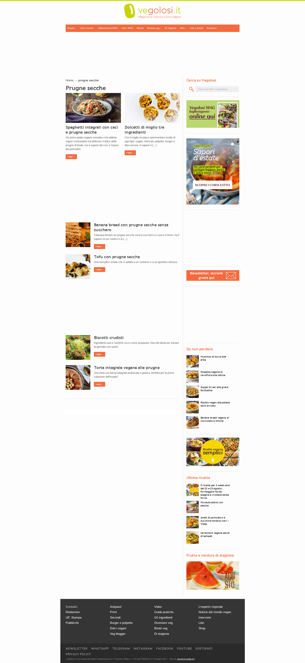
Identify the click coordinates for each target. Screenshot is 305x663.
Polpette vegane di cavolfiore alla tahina (213, 373)
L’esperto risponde (211, 606)
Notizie (140, 28)
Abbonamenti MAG (108, 28)
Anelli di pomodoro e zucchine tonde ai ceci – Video (215, 521)
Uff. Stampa (73, 617)
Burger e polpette (121, 623)
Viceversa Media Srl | (186, 659)
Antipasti (115, 606)
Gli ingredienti (163, 617)
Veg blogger (117, 633)
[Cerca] (191, 89)
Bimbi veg (160, 628)
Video (158, 606)
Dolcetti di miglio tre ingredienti (144, 130)
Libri (201, 623)
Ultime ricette (198, 477)
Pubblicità (72, 623)
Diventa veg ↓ (154, 28)
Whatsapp (100, 648)
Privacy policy (78, 654)
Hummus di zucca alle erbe (213, 358)
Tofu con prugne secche (117, 256)
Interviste (205, 617)
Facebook (164, 648)
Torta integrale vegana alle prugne (127, 367)
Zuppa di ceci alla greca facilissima (214, 389)
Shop (202, 628)
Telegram (121, 648)
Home (69, 80)
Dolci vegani (118, 628)
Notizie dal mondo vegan (215, 612)
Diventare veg (163, 623)
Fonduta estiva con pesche (212, 504)
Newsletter (76, 648)
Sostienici (212, 28)
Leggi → (71, 156)
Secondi (115, 617)
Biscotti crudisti (109, 337)
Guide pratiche (164, 612)
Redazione (73, 612)
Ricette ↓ (72, 28)
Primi (113, 612)
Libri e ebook (196, 28)
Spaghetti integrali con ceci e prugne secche (92, 130)
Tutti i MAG (127, 28)
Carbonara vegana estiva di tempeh (215, 534)
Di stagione (170, 28)
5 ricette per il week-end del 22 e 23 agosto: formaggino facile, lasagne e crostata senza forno (215, 492)
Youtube (184, 648)
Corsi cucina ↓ (87, 28)
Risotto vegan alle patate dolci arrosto (215, 404)
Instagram (142, 648)
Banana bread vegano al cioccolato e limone (215, 419)
